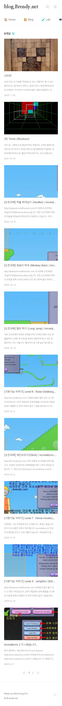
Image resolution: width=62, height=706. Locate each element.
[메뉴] (55, 6)
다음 (38, 673)
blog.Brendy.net (21, 6)
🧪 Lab (46, 19)
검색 (47, 6)
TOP (55, 695)
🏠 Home (10, 19)
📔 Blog (28, 19)
